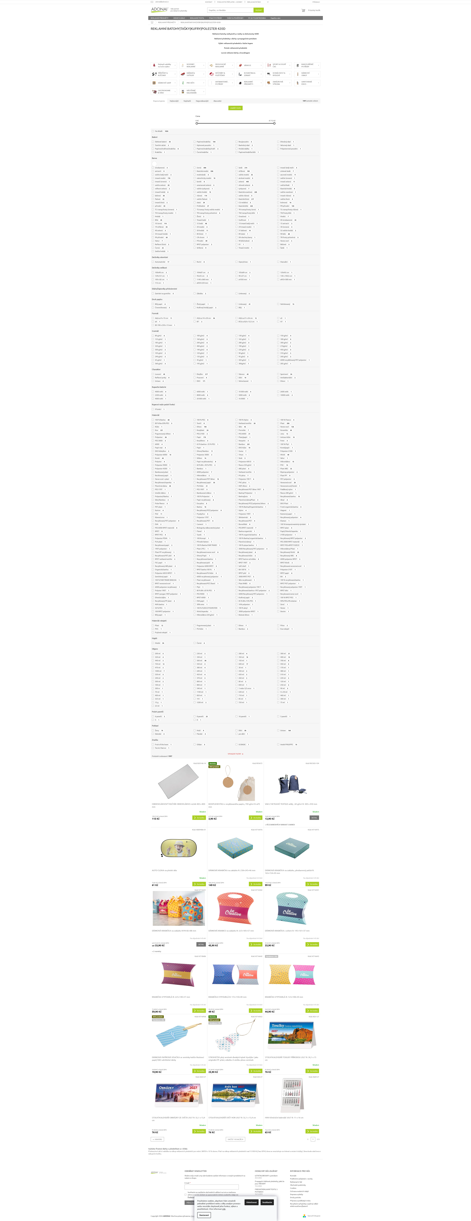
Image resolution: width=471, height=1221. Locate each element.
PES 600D (244, 434)
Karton (159, 510)
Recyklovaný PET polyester (167, 521)
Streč (284, 604)
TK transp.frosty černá (249, 209)
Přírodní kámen (204, 542)
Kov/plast (202, 430)
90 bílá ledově (246, 241)
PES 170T (160, 489)
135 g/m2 (202, 356)
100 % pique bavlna (248, 545)
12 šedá (202, 223)
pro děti (243, 734)
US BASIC (244, 744)
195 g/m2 (202, 363)
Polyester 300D (204, 454)
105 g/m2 (160, 353)
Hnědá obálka (245, 149)
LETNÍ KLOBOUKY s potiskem (266, 1175)
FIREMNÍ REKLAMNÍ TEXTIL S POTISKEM (266, 1190)
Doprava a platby (296, 1194)
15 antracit (286, 223)
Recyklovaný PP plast (165, 601)
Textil (201, 423)
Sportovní (286, 374)
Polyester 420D (162, 468)
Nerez (284, 608)
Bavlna (201, 507)
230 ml (201, 653)
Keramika (286, 430)
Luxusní (160, 374)
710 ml (243, 695)
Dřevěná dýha (162, 597)
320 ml (159, 657)
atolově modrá (246, 178)
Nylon (243, 510)
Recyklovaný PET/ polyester (209, 510)
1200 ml (201, 702)
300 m (159, 688)
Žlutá (200, 216)
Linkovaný (244, 293)
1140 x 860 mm (204, 279)
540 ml (201, 688)
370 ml (201, 678)
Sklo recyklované (247, 580)
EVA (158, 524)
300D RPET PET (246, 576)
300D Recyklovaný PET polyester (253, 549)
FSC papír (160, 562)
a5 (283, 318)
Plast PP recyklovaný (164, 552)
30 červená (286, 227)
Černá (159, 248)
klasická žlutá (246, 199)
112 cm (159, 283)
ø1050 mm (244, 279)
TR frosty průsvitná (289, 237)
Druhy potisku (295, 1197)
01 (241, 244)
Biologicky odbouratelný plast (210, 528)
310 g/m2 (285, 353)
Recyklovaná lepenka (165, 482)
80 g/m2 (160, 335)
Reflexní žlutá (162, 244)
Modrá (284, 216)
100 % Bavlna (162, 420)
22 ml (159, 706)
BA (283, 576)
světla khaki (286, 185)
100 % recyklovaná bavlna (292, 580)
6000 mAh (202, 391)
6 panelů (160, 716)
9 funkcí (160, 409)
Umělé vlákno (162, 493)
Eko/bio (202, 374)
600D (159, 444)
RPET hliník (286, 562)
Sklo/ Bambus (162, 500)
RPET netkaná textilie (165, 559)
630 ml (243, 692)
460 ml (284, 695)
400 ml (285, 657)
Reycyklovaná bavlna (206, 559)
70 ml (159, 692)
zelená (244, 181)
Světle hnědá (161, 251)
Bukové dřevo (246, 615)
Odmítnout (251, 1202)
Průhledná (203, 206)
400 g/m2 (202, 346)
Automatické (162, 262)
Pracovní (202, 377)
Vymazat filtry (234, 754)
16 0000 (243, 398)
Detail (314, 818)
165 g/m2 (244, 339)
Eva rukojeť (286, 629)
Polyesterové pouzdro (290, 149)
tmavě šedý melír (288, 167)
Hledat (259, 10)
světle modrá (246, 174)
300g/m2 (244, 363)
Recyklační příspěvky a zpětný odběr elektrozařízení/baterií (304, 1205)
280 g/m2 (244, 342)
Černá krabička (204, 152)
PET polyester (287, 479)
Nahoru (158, 1139)
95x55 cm (202, 276)
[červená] (154, 163)
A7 (283, 321)
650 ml (243, 674)
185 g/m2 (160, 342)
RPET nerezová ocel (164, 583)
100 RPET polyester (164, 611)
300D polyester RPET (248, 611)
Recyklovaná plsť (205, 562)
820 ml (201, 695)
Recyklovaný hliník (289, 552)
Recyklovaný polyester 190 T (251, 587)
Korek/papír (286, 447)
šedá (243, 167)
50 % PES (160, 608)
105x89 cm (244, 272)
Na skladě (161, 131)
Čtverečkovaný (162, 307)
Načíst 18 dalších (235, 1139)
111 (318, 1139)
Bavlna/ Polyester (247, 493)
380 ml (201, 667)
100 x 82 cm (161, 279)
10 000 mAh (245, 391)
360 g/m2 (160, 363)
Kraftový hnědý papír (206, 307)
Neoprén (244, 440)
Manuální (285, 262)
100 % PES (202, 420)
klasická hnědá (287, 188)
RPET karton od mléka (249, 559)
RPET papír (286, 573)
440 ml (159, 660)
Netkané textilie (247, 472)
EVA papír (202, 601)
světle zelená (162, 185)
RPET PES (160, 534)
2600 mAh (286, 391)
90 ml (284, 688)
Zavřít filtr (235, 108)
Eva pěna (202, 503)
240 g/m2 (160, 356)
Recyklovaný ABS (288, 555)
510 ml (284, 674)
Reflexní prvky (162, 377)
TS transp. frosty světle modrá (210, 209)
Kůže (158, 427)
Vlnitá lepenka (204, 611)
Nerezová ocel (288, 482)
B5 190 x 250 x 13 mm (165, 325)
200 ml (159, 653)
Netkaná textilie (247, 423)
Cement (201, 524)
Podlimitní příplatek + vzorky (229, 2)
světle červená (287, 178)
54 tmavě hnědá (163, 234)
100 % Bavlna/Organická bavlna (252, 507)
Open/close (245, 262)
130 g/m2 (244, 335)
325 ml (159, 699)
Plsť (158, 514)
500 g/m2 (160, 349)
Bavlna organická (247, 531)
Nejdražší (187, 101)
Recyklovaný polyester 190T (293, 587)
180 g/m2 (285, 339)
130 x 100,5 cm (287, 276)
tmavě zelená (287, 181)
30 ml (242, 667)
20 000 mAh (203, 398)
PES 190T (202, 489)
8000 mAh (202, 395)
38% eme (202, 604)
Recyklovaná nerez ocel (207, 552)
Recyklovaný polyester (290, 517)
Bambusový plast (163, 472)
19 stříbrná (161, 227)
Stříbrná (201, 248)
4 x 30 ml (285, 692)
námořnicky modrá (206, 178)
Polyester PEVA (162, 538)
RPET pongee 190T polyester (168, 594)
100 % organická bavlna (249, 534)
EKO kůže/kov (162, 451)
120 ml (284, 681)
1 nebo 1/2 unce (246, 688)
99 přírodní (161, 237)
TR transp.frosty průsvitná (208, 213)
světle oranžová (288, 192)
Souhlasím (267, 1202)
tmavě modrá (162, 178)
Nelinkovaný (287, 304)
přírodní (160, 206)
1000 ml (160, 671)
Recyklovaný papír (206, 482)
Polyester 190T (246, 514)
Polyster (160, 461)
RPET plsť (244, 573)
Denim (284, 611)
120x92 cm (286, 272)
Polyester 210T (288, 569)
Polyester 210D (288, 451)
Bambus (244, 444)
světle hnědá (204, 192)
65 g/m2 (160, 360)
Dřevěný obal (287, 141)
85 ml (242, 699)
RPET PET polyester (289, 583)
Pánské (201, 734)
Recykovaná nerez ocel (290, 594)
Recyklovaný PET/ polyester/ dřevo (254, 503)
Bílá (158, 220)
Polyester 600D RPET (207, 566)
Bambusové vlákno (206, 493)
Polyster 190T (162, 590)
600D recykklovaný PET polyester (295, 360)
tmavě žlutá (161, 202)
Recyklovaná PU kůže (207, 573)
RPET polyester (204, 244)
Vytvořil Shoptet (314, 1216)
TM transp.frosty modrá (165, 213)
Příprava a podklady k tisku (300, 1200)
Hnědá (159, 216)
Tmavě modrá (245, 248)
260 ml (243, 678)
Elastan (284, 521)
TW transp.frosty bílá (248, 213)
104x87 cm (203, 272)
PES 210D (202, 434)
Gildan (201, 744)
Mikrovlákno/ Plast (289, 549)
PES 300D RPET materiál (291, 542)
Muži (200, 730)
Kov (159, 430)
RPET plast (286, 528)
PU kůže (202, 629)
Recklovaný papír (163, 475)
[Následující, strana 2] (313, 1139)
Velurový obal (287, 145)
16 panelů (244, 716)
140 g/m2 (202, 349)
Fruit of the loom (163, 744)
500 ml (201, 660)
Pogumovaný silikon (164, 434)
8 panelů (202, 716)
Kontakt (208, 2)
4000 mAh (160, 391)
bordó (201, 181)
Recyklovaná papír (163, 545)
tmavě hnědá (161, 192)
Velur (284, 458)
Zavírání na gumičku (164, 293)
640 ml (201, 671)
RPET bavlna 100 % (206, 569)
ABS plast (244, 468)
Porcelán (244, 430)
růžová (202, 195)
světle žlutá (286, 199)
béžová (160, 195)
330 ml (201, 657)
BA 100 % (244, 569)
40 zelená (160, 230)
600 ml (243, 664)
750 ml (160, 664)
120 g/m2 (202, 353)
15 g (158, 702)
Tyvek (201, 534)
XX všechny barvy (247, 237)
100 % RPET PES (288, 597)
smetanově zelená (205, 185)
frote (284, 440)
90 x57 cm (244, 276)
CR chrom (202, 237)
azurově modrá (288, 174)
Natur (159, 241)
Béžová (284, 244)
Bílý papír (160, 304)
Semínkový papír (163, 576)
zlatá (201, 202)
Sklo (242, 427)
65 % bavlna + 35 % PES (207, 444)
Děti (242, 377)
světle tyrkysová (205, 188)
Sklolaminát (245, 517)
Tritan (243, 454)
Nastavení (204, 1215)
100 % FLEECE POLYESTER (209, 608)
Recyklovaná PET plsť (165, 555)
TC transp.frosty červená (166, 209)
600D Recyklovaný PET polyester (253, 594)
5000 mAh (244, 395)
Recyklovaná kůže (247, 555)
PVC (284, 465)
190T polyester (162, 549)
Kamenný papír (287, 514)
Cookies (293, 1188)
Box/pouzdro (245, 141)
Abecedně (217, 101)
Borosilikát (244, 524)
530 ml (159, 674)
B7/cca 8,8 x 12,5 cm (248, 321)
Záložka (201, 293)
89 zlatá (243, 234)
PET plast (160, 507)
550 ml (201, 664)
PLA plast (160, 542)
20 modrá (202, 227)
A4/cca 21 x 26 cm (248, 318)
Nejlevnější (174, 101)
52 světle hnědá (288, 230)
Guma (242, 451)
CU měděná (245, 202)
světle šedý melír (163, 174)
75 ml (284, 702)
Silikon (201, 458)
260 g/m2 (285, 356)
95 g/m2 (243, 356)
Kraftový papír (246, 597)
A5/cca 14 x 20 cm (206, 318)
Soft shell (244, 566)
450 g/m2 (285, 349)
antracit (160, 171)
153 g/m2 (160, 339)
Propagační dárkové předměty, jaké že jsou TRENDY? (269, 1182)
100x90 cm (161, 272)
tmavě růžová (287, 195)
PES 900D (202, 594)
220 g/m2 (244, 349)
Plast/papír (244, 437)
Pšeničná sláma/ (246, 542)
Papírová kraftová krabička (167, 149)
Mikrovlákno (287, 461)
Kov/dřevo (202, 440)
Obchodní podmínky (298, 1185)
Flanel (201, 531)
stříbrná (244, 171)
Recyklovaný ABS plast (165, 566)
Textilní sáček (162, 145)
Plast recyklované (205, 580)
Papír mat (160, 447)
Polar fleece (161, 503)
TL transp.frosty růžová (290, 209)
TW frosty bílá (287, 213)
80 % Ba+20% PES (163, 423)
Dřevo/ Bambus (205, 451)
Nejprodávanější (202, 101)
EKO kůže (244, 447)
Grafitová (244, 220)
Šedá (283, 248)
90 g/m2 (243, 353)
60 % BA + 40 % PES (206, 465)
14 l (200, 699)
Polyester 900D (162, 465)
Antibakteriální (287, 377)
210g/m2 (285, 346)
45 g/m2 (202, 360)
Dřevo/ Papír (203, 555)
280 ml (243, 653)
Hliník (284, 454)
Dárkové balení (163, 141)
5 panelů (285, 716)
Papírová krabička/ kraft (207, 149)
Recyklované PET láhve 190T (251, 489)
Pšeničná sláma (163, 486)
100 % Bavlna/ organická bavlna (252, 538)
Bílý (242, 307)
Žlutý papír (202, 304)
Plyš (200, 587)
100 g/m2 (202, 335)
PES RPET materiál (247, 528)
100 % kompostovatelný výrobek (294, 524)
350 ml (243, 657)
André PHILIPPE (288, 744)
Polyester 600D (163, 454)
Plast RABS (244, 583)
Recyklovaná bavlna (290, 496)
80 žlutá (201, 234)
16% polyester (246, 604)
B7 (199, 321)
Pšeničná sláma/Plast (248, 500)
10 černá (161, 223)
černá (201, 167)
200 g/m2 (202, 342)
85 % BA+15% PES (247, 601)
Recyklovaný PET (205, 521)
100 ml (159, 685)
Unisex (159, 381)
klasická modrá (205, 171)
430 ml (243, 671)
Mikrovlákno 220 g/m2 (207, 615)
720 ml (243, 702)
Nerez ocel (286, 241)
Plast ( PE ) (202, 549)
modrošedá (203, 174)
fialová (159, 199)
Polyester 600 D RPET (165, 573)
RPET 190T (244, 562)
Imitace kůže (287, 437)
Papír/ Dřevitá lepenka (290, 531)
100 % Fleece (287, 420)
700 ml (284, 660)
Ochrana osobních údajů (299, 1191)
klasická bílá (246, 206)
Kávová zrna (161, 517)
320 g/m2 (160, 346)
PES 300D (160, 440)
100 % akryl (245, 608)
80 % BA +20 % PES (206, 590)
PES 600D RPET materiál (166, 528)
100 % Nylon (245, 420)
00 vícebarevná (288, 220)
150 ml (243, 660)
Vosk (242, 458)
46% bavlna (161, 604)
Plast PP (285, 475)
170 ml (284, 667)
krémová (285, 202)
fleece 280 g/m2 (288, 493)
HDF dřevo (244, 486)
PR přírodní (287, 206)
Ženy (159, 730)
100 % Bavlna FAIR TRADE (208, 545)
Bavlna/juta (245, 496)
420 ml (201, 674)
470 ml (159, 667)
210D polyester (288, 534)
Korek (159, 458)
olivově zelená (246, 185)
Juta (284, 434)
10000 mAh (286, 395)
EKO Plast (285, 503)
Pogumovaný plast (205, 625)
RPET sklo (285, 590)
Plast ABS (286, 468)
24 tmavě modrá (247, 227)
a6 (157, 321)
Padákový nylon (288, 489)
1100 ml (201, 692)
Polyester (161, 437)
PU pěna (243, 475)
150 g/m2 (285, 335)
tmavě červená (162, 181)
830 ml (243, 685)
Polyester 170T (204, 517)
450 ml (284, 664)
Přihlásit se (192, 1203)
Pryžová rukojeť (163, 632)
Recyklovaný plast (247, 552)
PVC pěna (244, 482)
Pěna (284, 625)
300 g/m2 (285, 342)
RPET (159, 531)
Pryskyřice (202, 514)
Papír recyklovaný (205, 500)
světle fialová (203, 199)
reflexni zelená (162, 188)
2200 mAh (160, 395)
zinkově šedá (287, 171)
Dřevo (284, 381)
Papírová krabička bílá (249, 152)
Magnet (285, 510)
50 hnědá (202, 230)
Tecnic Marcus (162, 748)
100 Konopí (203, 538)
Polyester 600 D (246, 461)
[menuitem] (159, 18)
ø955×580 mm (287, 279)
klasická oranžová (248, 192)
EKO (201, 381)
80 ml (242, 681)
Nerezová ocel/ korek (290, 486)
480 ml (284, 671)
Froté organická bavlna (290, 507)
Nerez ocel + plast (163, 479)
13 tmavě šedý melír (248, 223)
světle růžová (245, 195)
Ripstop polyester (288, 472)
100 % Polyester (205, 496)
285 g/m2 (285, 363)
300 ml (285, 653)
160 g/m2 (202, 339)
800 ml (201, 681)
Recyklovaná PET (247, 521)
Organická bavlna (163, 569)
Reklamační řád (254, 2)
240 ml (159, 678)
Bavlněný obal (246, 145)
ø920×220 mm (204, 283)
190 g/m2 (244, 346)
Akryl (284, 500)
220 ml (284, 678)
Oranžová (244, 216)
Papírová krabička (206, 141)
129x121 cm (161, 276)
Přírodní (202, 241)
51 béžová (245, 230)
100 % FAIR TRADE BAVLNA (167, 580)
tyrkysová (244, 188)
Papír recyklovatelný (206, 461)
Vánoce (244, 374)
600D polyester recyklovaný (167, 587)
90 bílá (285, 234)
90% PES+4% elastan (290, 601)
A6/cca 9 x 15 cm (163, 318)
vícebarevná (161, 167)
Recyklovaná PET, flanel (207, 583)
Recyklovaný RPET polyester (293, 538)
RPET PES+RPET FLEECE (291, 545)
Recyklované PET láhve (208, 479)
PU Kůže (202, 486)
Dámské (160, 734)
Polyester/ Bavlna (163, 496)
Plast (284, 423)
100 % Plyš (286, 444)
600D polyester (204, 472)
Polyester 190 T (246, 479)
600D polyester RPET (290, 559)
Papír (201, 437)
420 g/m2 (244, 360)
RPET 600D (203, 597)
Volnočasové (245, 381)
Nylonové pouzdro (205, 145)
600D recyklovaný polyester (209, 576)
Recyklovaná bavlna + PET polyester (254, 590)
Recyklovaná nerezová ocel (292, 566)
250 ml (284, 685)
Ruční (201, 262)
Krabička (160, 152)
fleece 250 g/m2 (247, 465)
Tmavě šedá (203, 220)
